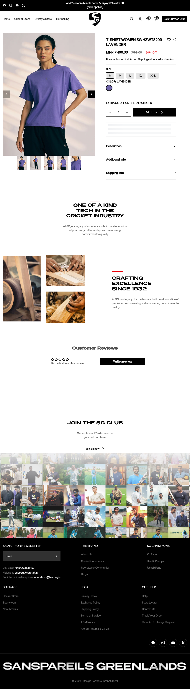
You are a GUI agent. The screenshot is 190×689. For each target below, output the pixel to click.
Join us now (93, 449)
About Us (86, 554)
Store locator (149, 602)
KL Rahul (152, 554)
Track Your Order (152, 615)
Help (145, 596)
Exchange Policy (90, 602)
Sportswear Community (95, 568)
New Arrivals (10, 609)
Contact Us (148, 609)
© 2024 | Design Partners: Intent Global (95, 681)
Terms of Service (91, 615)
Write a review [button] (122, 361)
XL (140, 75)
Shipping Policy (90, 609)
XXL (153, 75)
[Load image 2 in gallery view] (35, 163)
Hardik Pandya (155, 561)
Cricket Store (11, 596)
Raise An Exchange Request (158, 622)
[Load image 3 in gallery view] (49, 163)
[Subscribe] (56, 556)
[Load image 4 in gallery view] (62, 163)
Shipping (142, 59)
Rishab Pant (154, 568)
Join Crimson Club (174, 19)
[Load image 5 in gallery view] (76, 163)
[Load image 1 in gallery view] (22, 163)
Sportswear (10, 602)
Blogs (84, 574)
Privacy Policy (89, 596)
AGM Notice (88, 622)
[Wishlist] (169, 40)
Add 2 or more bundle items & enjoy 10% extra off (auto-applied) (95, 5)
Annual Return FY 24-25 (95, 629)
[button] (22, 18)
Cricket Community (92, 561)
